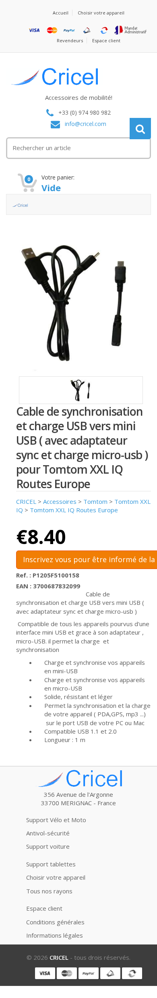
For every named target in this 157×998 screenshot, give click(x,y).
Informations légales (54, 935)
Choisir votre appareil (101, 13)
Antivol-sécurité (48, 833)
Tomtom (95, 501)
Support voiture (48, 846)
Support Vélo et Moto (56, 820)
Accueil (60, 13)
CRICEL (26, 501)
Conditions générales (55, 922)
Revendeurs (70, 40)
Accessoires (59, 501)
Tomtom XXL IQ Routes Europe (74, 510)
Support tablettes (51, 864)
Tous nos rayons (49, 891)
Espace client (106, 40)
